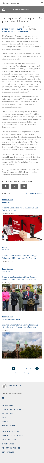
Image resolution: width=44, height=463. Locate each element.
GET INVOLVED (8, 452)
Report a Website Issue (13, 436)
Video (4, 248)
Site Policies (8, 444)
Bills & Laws (7, 413)
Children (19, 29)
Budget (5, 417)
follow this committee (18, 9)
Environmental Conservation (15, 31)
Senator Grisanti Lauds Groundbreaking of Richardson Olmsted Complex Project (20, 326)
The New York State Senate (12, 3)
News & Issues (8, 405)
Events (5, 421)
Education (6, 202)
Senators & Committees (13, 409)
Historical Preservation (11, 319)
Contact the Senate (11, 431)
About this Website (11, 448)
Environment (7, 29)
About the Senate (10, 426)
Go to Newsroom (33, 193)
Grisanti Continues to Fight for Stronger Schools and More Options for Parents (19, 256)
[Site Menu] (42, 3)
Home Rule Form (9, 440)
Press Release (7, 200)
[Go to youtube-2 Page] (3, 398)
